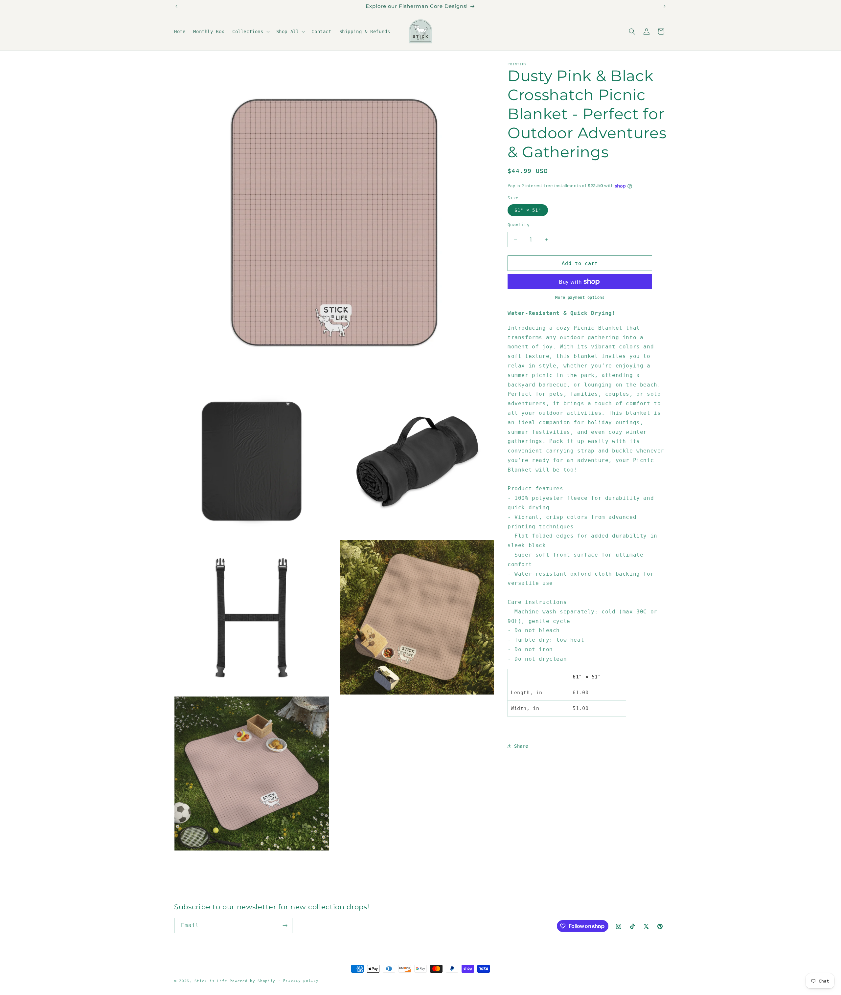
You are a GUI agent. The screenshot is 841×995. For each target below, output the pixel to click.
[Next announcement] (664, 6)
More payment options (579, 297)
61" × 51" (527, 210)
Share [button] (521, 746)
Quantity (519, 224)
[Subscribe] (285, 925)
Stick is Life (210, 981)
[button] (250, 31)
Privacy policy (301, 981)
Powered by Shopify (252, 981)
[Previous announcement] (176, 6)
